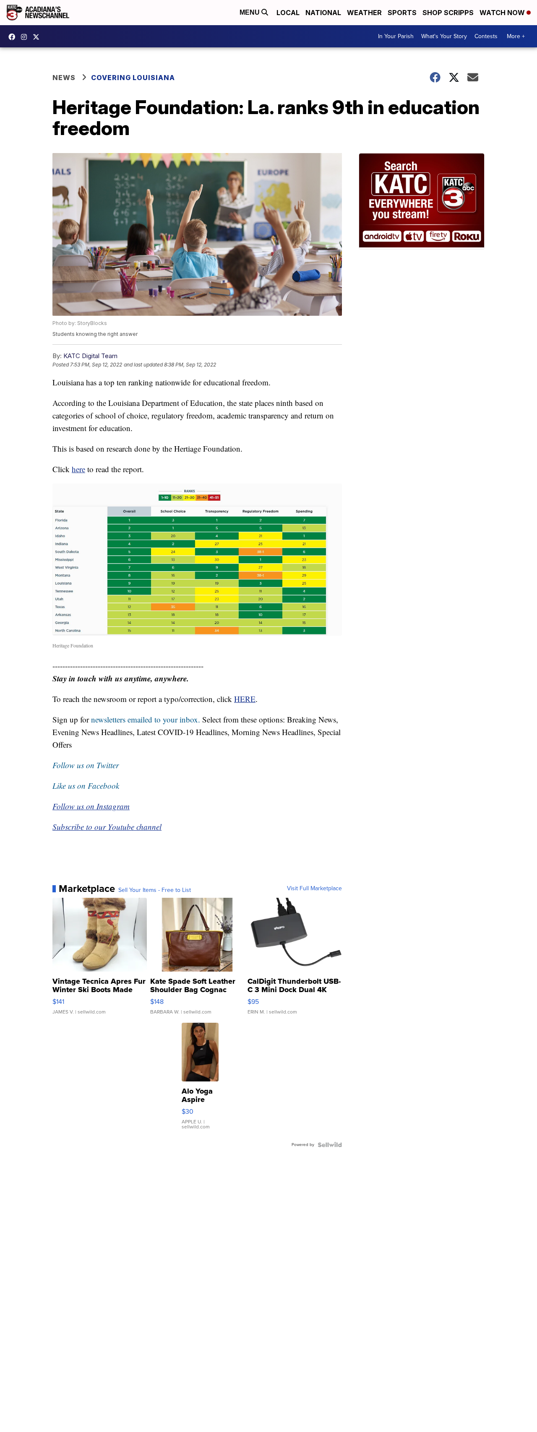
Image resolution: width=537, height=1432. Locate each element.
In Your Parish (396, 36)
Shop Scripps (448, 12)
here (78, 469)
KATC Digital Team (90, 356)
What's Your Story (444, 36)
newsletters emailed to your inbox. (145, 719)
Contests (486, 36)
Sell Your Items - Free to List (154, 890)
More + (516, 36)
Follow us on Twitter (85, 765)
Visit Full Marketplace (314, 888)
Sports (402, 12)
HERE (244, 699)
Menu (250, 12)
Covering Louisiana (133, 77)
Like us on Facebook (85, 785)
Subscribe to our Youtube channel (107, 826)
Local (288, 12)
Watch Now (503, 12)
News (64, 77)
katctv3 (13, 37)
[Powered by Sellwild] (330, 1145)
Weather (364, 12)
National (323, 12)
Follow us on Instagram (91, 806)
